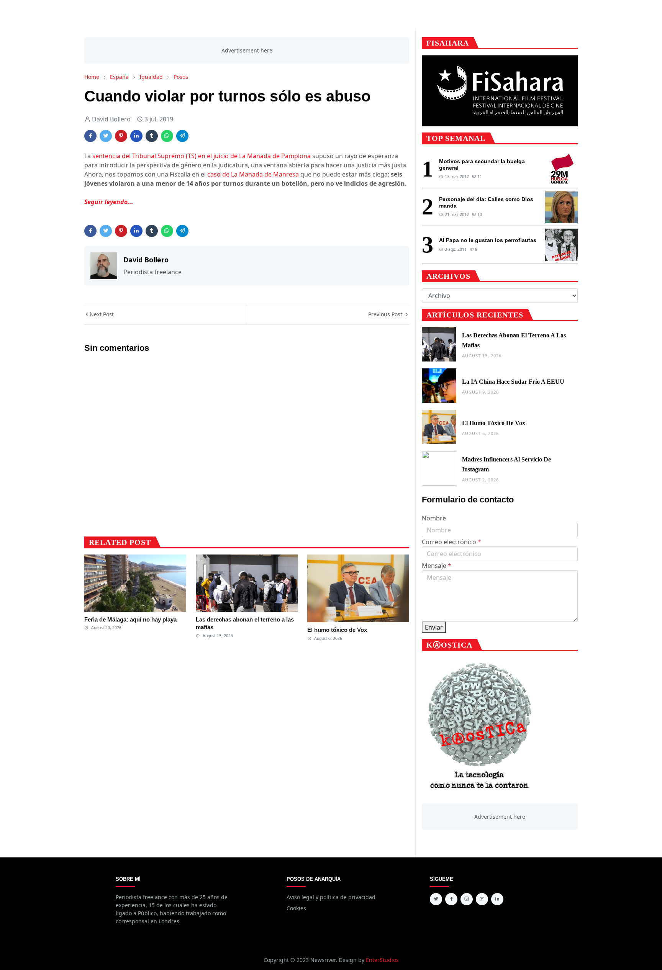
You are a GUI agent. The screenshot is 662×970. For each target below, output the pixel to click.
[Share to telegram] (182, 136)
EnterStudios (382, 959)
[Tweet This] (106, 136)
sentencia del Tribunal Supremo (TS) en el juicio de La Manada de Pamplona (201, 156)
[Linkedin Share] (136, 136)
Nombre (434, 518)
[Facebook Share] (90, 136)
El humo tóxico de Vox (337, 629)
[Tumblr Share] (152, 136)
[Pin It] (121, 136)
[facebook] (451, 899)
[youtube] (482, 899)
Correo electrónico (451, 542)
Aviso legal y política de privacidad (331, 897)
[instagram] (466, 899)
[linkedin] (497, 899)
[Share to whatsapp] (167, 136)
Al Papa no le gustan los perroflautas (487, 240)
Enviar (434, 627)
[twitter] (436, 899)
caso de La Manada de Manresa (253, 174)
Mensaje (436, 565)
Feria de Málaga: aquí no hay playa (130, 619)
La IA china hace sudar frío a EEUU (513, 381)
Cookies (296, 908)
